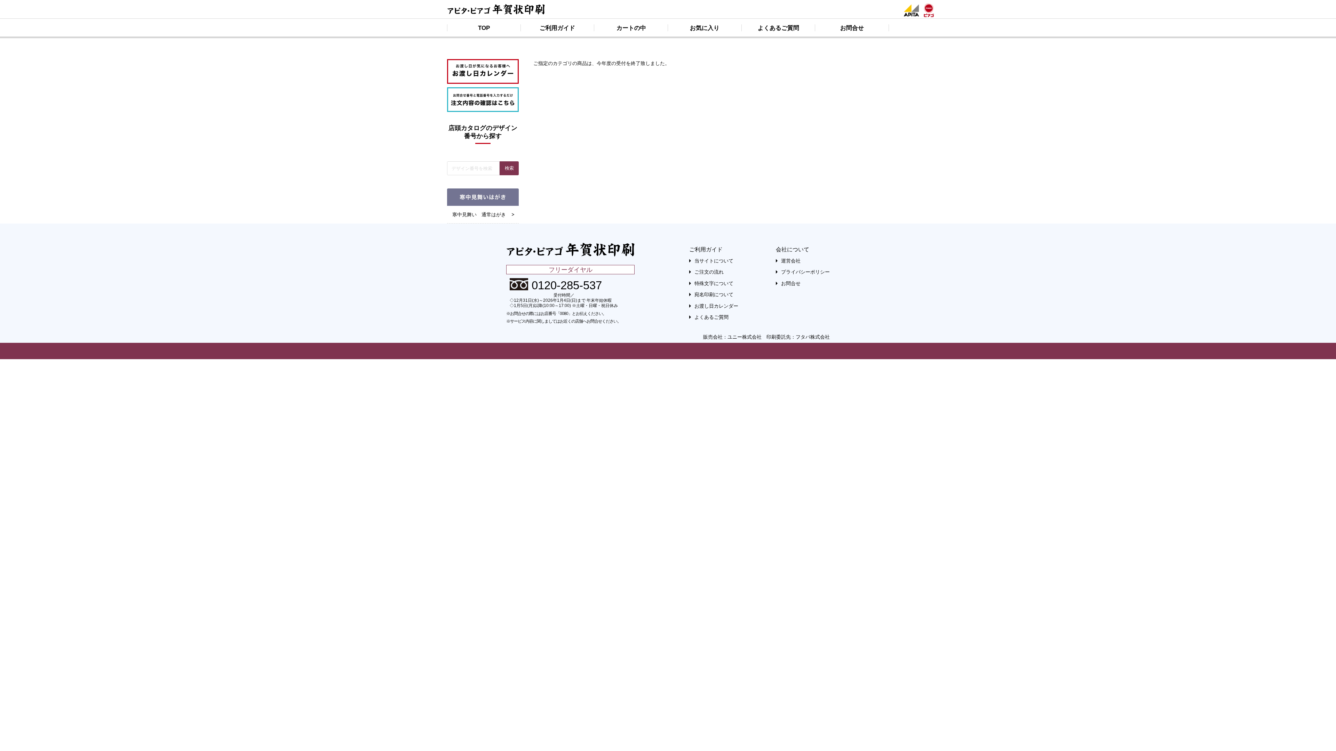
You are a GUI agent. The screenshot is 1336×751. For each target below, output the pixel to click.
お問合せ (852, 28)
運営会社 (791, 261)
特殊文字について (713, 283)
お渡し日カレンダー (716, 306)
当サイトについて (713, 261)
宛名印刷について (713, 294)
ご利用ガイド (557, 28)
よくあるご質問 (778, 28)
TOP (484, 28)
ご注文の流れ (709, 272)
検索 (509, 168)
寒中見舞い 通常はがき (479, 214)
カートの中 (631, 28)
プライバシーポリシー (805, 272)
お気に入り (704, 28)
